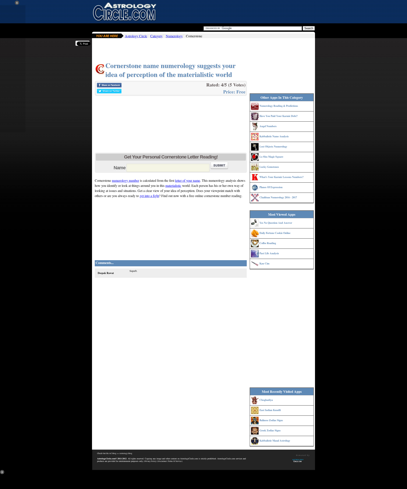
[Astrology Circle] (124, 11)
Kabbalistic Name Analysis (274, 136)
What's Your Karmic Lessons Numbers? (281, 177)
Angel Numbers (268, 126)
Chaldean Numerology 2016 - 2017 (278, 197)
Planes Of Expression (271, 187)
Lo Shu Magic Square (271, 156)
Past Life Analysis (269, 253)
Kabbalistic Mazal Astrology (274, 440)
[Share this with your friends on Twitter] (109, 92)
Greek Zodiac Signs (270, 430)
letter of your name (187, 180)
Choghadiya (266, 400)
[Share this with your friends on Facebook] (109, 86)
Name (119, 167)
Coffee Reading (267, 243)
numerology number (125, 180)
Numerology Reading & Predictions (278, 106)
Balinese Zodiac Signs (271, 420)
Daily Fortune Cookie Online (274, 233)
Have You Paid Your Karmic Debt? (278, 116)
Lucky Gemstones (269, 167)
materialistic (173, 185)
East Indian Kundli (270, 410)
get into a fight (149, 195)
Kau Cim (264, 263)
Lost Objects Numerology (273, 146)
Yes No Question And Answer (275, 223)
